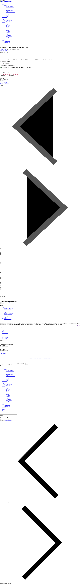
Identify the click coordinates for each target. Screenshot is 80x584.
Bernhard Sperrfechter (9, 36)
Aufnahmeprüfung (8, 13)
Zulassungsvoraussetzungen (10, 10)
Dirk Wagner (7, 37)
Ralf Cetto (7, 27)
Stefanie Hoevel (8, 32)
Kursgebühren (6, 18)
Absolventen (5, 39)
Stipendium (7, 16)
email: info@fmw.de (3, 353)
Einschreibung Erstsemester (8, 314)
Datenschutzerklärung (10, 302)
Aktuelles (3, 3)
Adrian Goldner (8, 28)
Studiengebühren (8, 14)
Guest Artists (5, 402)
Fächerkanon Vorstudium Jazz (10, 7)
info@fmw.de (2, 83)
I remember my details (8, 420)
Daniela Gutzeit (8, 29)
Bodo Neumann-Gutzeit (9, 23)
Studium (3, 4)
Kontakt (3, 40)
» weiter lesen (78, 325)
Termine (3, 19)
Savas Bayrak (8, 24)
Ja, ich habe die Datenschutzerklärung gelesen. (9, 301)
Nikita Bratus (7, 26)
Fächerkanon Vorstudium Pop (10, 6)
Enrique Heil (7, 30)
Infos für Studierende (7, 42)
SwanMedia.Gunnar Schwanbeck (46, 358)
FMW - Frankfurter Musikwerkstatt (36, 358)
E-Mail (1, 298)
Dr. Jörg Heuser (8, 31)
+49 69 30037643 (4, 82)
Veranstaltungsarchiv (7, 21)
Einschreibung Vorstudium (7, 309)
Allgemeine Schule (4, 17)
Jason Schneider (8, 34)
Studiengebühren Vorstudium (10, 8)
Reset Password (2, 420)
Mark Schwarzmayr (8, 35)
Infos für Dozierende (7, 41)
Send (26, 364)
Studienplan (7, 11)
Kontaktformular (7, 83)
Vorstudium (5, 5)
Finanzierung (7, 15)
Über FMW (3, 22)
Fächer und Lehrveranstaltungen (10, 12)
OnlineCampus (4, 43)
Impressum (3, 332)
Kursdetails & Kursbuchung (8, 319)
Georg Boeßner (8, 25)
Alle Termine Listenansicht (8, 20)
